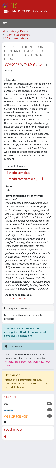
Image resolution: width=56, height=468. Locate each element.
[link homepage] (11, 5)
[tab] (44, 179)
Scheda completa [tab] (18, 172)
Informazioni (14, 346)
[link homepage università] (26, 11)
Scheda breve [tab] (16, 166)
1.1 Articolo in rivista (16, 38)
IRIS (4, 31)
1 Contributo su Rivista (18, 34)
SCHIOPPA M (13, 64)
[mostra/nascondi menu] (3, 15)
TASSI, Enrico (32, 64)
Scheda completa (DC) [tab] (22, 179)
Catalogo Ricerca (18, 31)
